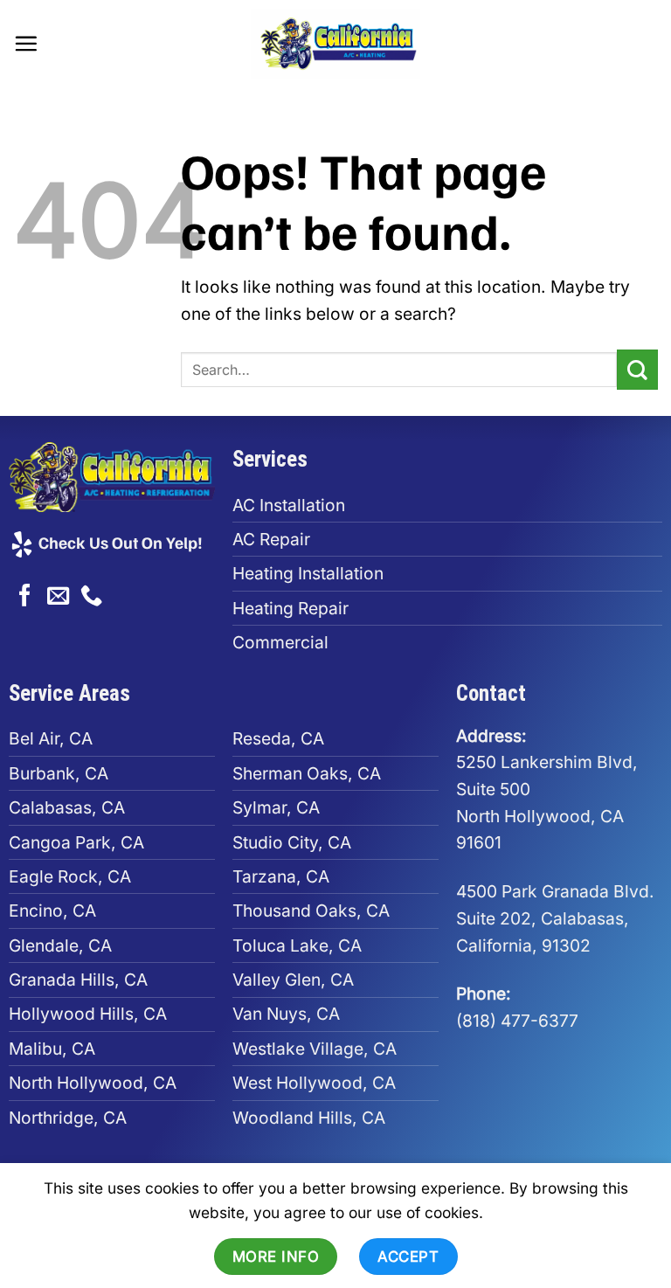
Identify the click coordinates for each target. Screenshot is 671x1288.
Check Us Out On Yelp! (119, 541)
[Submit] (637, 370)
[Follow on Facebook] (25, 597)
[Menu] (25, 43)
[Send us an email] (58, 597)
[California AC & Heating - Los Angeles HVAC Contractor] (335, 43)
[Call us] (91, 597)
